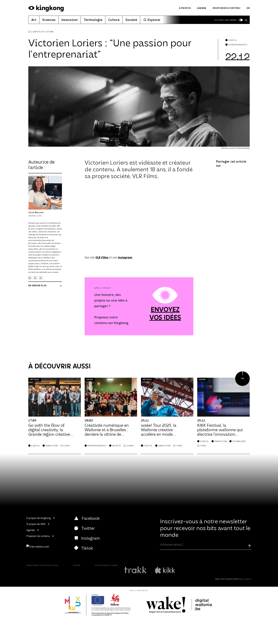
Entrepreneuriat (238, 45)
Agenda (201, 8)
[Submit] (249, 545)
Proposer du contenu (226, 8)
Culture (114, 20)
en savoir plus (37, 286)
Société (131, 20)
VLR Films (101, 257)
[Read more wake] (179, 604)
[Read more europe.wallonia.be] (97, 605)
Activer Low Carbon (225, 20)
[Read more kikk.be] (165, 570)
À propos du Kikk (35, 523)
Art (33, 20)
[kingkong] (46, 8)
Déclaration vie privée (106, 565)
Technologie (93, 20)
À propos (185, 8)
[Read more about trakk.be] (136, 570)
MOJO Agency (246, 579)
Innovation (69, 20)
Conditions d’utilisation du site (42, 565)
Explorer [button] (154, 20)
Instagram (125, 257)
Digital (232, 40)
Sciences (49, 20)
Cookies (76, 565)
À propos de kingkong (38, 518)
